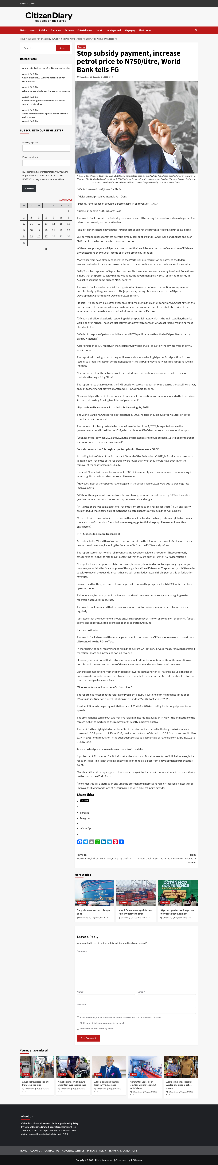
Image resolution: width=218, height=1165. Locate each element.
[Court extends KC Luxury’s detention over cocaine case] (73, 1067)
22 (61, 230)
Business (69, 30)
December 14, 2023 (100, 77)
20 (46, 230)
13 (46, 223)
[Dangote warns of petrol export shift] (94, 893)
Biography (129, 30)
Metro (23, 30)
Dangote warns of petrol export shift (94, 912)
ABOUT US (36, 1150)
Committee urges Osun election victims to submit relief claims (43, 102)
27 (46, 236)
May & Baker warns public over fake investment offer (136, 912)
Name (80, 991)
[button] (196, 30)
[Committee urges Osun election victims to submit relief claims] (145, 1067)
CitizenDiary (84, 77)
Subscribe (29, 188)
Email (141, 991)
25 (31, 236)
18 (31, 230)
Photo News (145, 30)
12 (38, 223)
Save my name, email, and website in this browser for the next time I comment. (121, 1017)
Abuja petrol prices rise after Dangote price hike (46, 68)
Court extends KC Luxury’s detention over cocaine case (43, 79)
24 (24, 236)
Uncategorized (113, 30)
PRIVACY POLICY (96, 1150)
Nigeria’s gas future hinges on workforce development (177, 912)
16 (68, 223)
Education (56, 30)
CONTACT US (51, 1150)
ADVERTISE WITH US (73, 1150)
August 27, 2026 (97, 918)
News (32, 30)
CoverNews (121, 1160)
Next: (167, 858)
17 (24, 230)
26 (38, 236)
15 (61, 223)
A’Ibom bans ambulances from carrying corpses (46, 91)
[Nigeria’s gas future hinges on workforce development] (178, 893)
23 (68, 230)
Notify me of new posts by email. (97, 1028)
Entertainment (85, 30)
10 (24, 223)
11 (31, 223)
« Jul (45, 249)
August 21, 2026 (181, 918)
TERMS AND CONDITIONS (123, 1150)
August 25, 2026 (139, 918)
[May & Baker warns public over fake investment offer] (136, 893)
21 (53, 230)
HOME (23, 1150)
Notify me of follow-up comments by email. (102, 1023)
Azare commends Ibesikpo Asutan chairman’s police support (45, 115)
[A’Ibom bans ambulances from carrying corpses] (109, 1067)
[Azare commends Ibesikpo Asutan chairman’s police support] (181, 1067)
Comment (83, 951)
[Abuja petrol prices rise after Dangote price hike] (37, 1067)
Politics (43, 30)
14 (53, 223)
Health (98, 1074)
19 (38, 230)
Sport (99, 30)
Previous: (104, 856)
